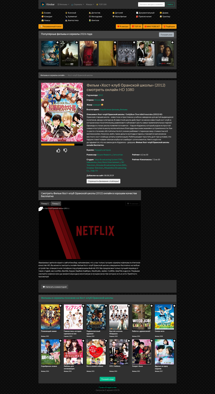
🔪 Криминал (71, 16)
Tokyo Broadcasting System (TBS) (108, 159)
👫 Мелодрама (95, 16)
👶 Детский (117, 13)
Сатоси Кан (118, 154)
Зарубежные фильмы (109, 109)
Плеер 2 (55, 203)
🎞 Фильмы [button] (63, 4)
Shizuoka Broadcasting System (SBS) (111, 165)
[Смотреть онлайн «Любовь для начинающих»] (73, 352)
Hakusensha (92, 162)
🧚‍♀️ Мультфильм (119, 16)
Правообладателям (107, 387)
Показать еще (107, 379)
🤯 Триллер (165, 16)
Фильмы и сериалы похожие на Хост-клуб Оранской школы (77, 297)
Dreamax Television (95, 168)
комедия (97, 105)
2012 (100, 95)
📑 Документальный (144, 13)
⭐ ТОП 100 (101, 4)
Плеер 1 (45, 203)
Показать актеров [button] (103, 150)
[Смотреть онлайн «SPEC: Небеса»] (118, 352)
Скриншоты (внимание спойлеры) (103, 181)
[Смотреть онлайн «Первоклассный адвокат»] (96, 317)
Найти (170, 4)
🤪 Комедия (46, 16)
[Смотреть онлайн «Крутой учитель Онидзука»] (118, 317)
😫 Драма (164, 13)
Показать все (166, 34)
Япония (97, 100)
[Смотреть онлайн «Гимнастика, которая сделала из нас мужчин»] (73, 317)
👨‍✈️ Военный (70, 13)
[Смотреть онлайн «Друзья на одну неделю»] (164, 352)
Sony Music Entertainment (108, 162)
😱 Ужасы (45, 20)
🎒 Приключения (143, 16)
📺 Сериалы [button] (76, 4)
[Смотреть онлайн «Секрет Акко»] (141, 352)
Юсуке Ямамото (104, 154)
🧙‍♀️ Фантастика (71, 20)
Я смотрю (133, 203)
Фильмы (123, 109)
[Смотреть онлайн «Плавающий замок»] (50, 317)
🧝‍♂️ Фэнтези (94, 20)
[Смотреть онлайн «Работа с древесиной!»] (141, 317)
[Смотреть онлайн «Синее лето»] (164, 317)
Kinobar (50, 4)
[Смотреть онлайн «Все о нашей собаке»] (96, 352)
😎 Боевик (46, 13)
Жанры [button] (89, 4)
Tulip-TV (94, 171)
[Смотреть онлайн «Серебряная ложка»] (50, 352)
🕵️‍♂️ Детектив (94, 13)
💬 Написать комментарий (55, 287)
